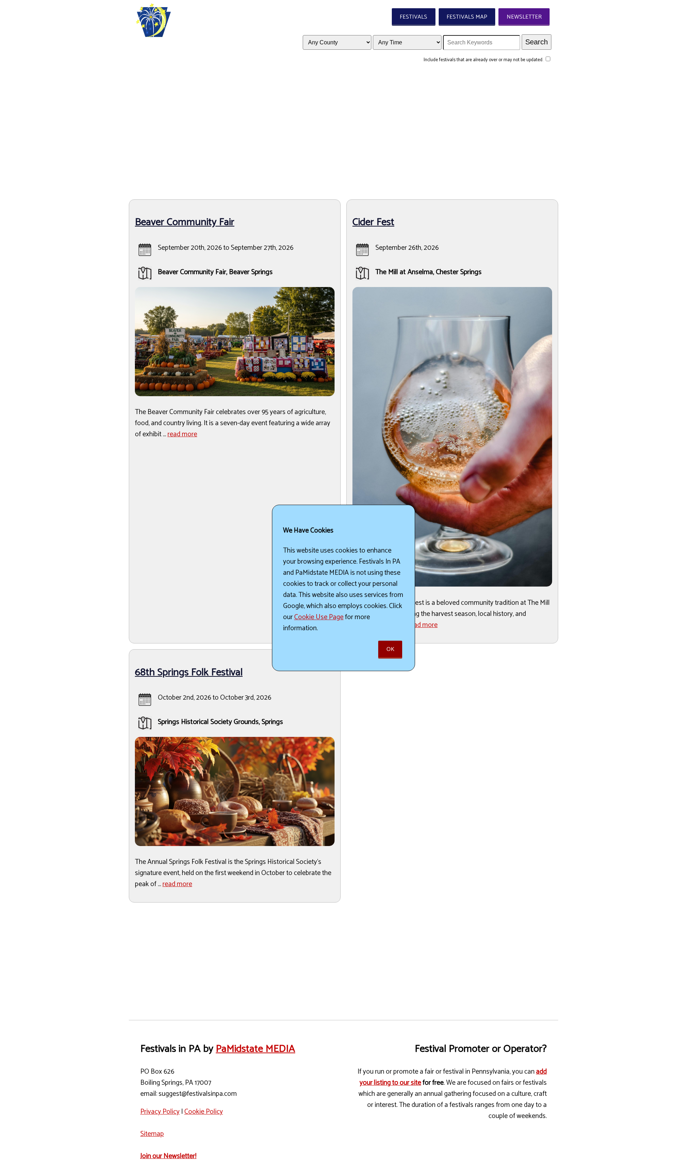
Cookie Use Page (319, 617)
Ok (390, 650)
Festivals (413, 17)
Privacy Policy (160, 1111)
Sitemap (152, 1133)
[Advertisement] (343, 133)
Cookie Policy (203, 1111)
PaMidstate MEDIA (255, 1049)
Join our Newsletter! (168, 1156)
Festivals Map (467, 17)
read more (182, 434)
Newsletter (524, 17)
